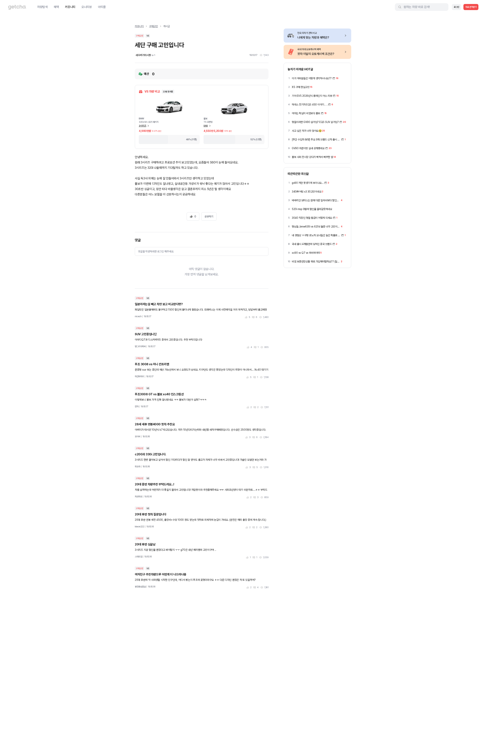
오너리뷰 (86, 7)
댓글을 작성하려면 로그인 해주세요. (156, 251)
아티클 (102, 7)
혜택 (56, 7)
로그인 (456, 7)
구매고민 (153, 26)
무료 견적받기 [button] (471, 7)
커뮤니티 (70, 7)
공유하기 (208, 216)
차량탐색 (42, 7)
